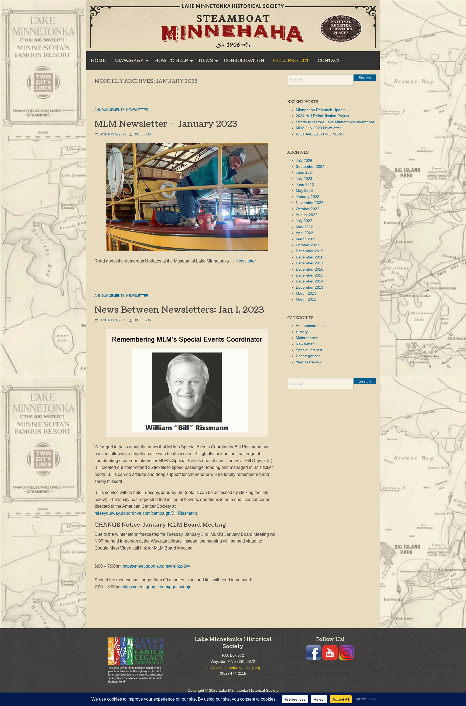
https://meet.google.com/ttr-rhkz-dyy (156, 566)
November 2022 (309, 202)
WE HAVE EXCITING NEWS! (320, 134)
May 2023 (304, 190)
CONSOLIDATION (244, 61)
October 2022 (307, 209)
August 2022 (306, 215)
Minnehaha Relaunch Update (321, 110)
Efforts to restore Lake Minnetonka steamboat (335, 122)
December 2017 (309, 263)
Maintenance (307, 338)
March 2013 (306, 293)
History (302, 332)
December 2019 (309, 251)
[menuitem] (98, 60)
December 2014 (309, 281)
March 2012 (306, 299)
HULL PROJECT (291, 61)
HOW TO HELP (171, 61)
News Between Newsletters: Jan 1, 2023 (179, 310)
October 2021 (307, 245)
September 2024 (310, 166)
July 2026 (304, 160)
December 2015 (309, 275)
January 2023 (307, 197)
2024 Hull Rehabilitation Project (322, 116)
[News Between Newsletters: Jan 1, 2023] (186, 383)
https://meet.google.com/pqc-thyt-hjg (157, 587)
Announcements (109, 110)
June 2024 (305, 172)
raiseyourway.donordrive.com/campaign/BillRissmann (145, 513)
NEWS (206, 61)
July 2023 (304, 178)
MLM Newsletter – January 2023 (165, 124)
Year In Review (308, 362)
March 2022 (306, 239)
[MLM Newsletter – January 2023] (186, 197)
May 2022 (304, 227)
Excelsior (142, 134)
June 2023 (305, 184)
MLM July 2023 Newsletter (318, 128)
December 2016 (309, 269)
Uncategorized (308, 356)
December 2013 (309, 287)
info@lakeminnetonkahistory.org (232, 667)
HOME (98, 61)
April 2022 (304, 233)
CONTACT (329, 61)
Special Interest (309, 350)
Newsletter (137, 110)
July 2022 (304, 221)
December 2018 (309, 257)
